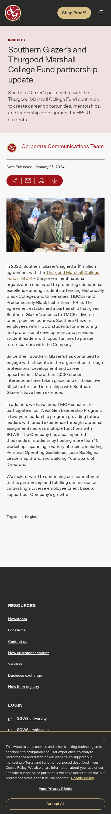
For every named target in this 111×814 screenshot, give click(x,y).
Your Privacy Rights (55, 789)
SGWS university (32, 719)
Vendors (15, 664)
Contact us (17, 642)
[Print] (41, 181)
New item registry (23, 687)
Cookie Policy (82, 778)
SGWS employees (32, 730)
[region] (55, 772)
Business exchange (25, 675)
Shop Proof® (74, 13)
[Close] (104, 739)
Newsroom (17, 619)
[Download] (54, 181)
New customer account (28, 653)
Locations (17, 630)
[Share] (15, 181)
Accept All (55, 804)
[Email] (28, 181)
